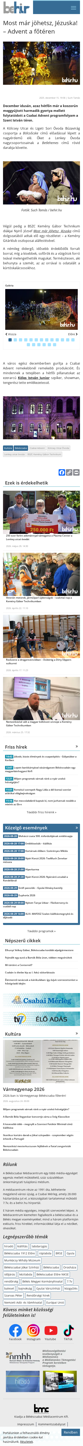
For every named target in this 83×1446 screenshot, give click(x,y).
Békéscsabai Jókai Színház (21, 1267)
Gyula (70, 1253)
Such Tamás (74, 97)
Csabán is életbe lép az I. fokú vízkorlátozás (30, 972)
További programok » (41, 931)
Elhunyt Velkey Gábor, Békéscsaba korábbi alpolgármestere (39, 950)
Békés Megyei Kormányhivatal (42, 1281)
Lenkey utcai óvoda (14, 454)
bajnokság (25, 1288)
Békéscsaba (21, 448)
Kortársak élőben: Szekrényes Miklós (46, 851)
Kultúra (8, 448)
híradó (8, 1246)
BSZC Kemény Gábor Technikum (44, 454)
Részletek (26, 1442)
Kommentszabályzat (51, 1424)
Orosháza (69, 1267)
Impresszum (25, 1424)
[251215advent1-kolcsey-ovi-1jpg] (41, 309)
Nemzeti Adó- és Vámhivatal (23, 1302)
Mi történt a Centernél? (18, 965)
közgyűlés (71, 1288)
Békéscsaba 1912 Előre (19, 1253)
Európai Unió (55, 1302)
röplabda (45, 1253)
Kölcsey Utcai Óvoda (58, 448)
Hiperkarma (32, 869)
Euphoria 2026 (27, 895)
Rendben (71, 1432)
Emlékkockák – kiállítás (38, 843)
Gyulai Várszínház (48, 1288)
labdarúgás (39, 1246)
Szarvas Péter (13, 1295)
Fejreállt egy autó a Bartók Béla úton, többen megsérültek (38, 957)
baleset (9, 1288)
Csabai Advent (37, 448)
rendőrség (11, 1281)
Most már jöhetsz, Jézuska (52, 231)
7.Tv (69, 1281)
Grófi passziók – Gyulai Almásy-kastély (40, 888)
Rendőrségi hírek (38, 1295)
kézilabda (25, 1274)
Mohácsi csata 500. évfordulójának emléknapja (46, 836)
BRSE (59, 1253)
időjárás (9, 1274)
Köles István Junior (34, 378)
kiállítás (22, 1246)
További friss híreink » (41, 812)
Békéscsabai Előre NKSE (52, 1274)
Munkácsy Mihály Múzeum (22, 1260)
